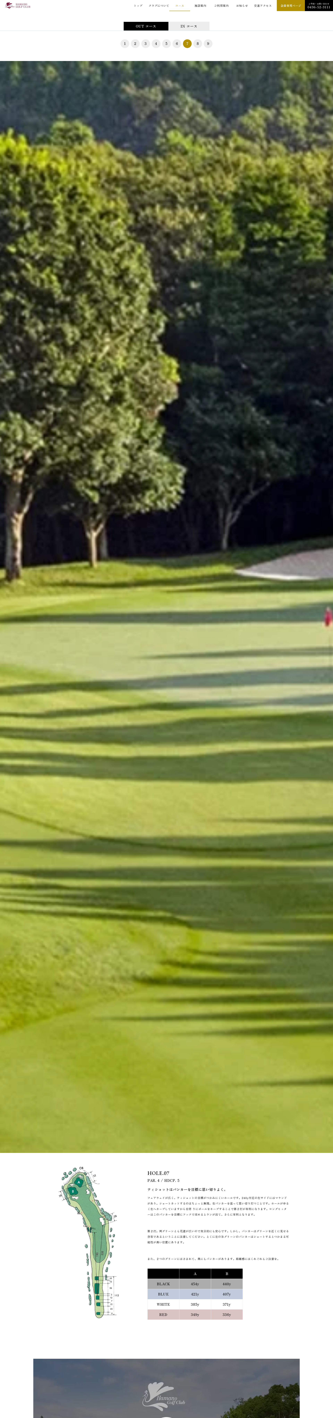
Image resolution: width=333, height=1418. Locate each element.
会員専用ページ (291, 5)
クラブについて (159, 5)
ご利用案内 (221, 5)
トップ (138, 5)
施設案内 (200, 5)
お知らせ (242, 5)
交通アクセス (263, 5)
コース (179, 5)
